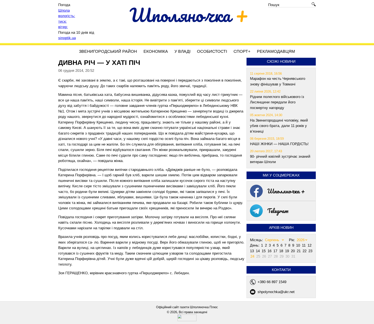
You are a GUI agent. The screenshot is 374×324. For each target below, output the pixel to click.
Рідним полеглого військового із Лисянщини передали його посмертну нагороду (277, 102)
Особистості (212, 51)
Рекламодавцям (276, 51)
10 (298, 245)
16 (270, 251)
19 (287, 251)
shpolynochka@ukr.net (276, 292)
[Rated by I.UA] (187, 320)
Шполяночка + (286, 191)
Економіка (155, 51)
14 (258, 251)
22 (305, 251)
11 (304, 245)
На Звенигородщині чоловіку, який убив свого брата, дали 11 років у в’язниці (279, 125)
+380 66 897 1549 (272, 282)
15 (264, 251)
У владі (182, 51)
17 (275, 251)
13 (252, 251)
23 (310, 251)
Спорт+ (242, 51)
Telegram (278, 210)
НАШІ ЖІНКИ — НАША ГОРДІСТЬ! (279, 144)
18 (281, 251)
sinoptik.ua (67, 38)
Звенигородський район (108, 51)
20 (293, 251)
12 (309, 245)
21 (299, 251)
